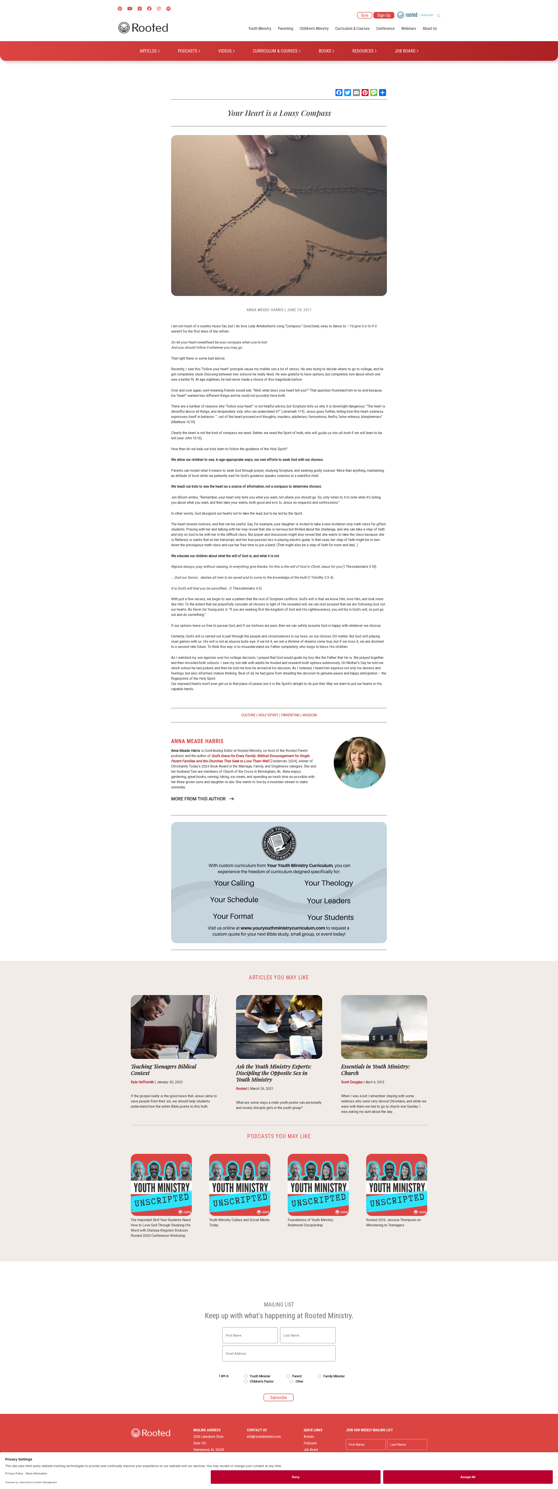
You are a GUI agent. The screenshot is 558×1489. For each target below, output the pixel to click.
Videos (225, 51)
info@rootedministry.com (264, 1437)
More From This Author (198, 798)
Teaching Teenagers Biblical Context (163, 1069)
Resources (363, 51)
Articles (148, 51)
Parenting (285, 28)
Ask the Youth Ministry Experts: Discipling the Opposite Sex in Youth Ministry (273, 1073)
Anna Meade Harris (265, 310)
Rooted (241, 1089)
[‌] (140, 9)
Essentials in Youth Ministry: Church (375, 1069)
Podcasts (187, 51)
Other (299, 1381)
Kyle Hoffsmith (142, 1082)
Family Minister (334, 1376)
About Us (430, 28)
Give (364, 15)
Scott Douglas (352, 1082)
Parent (297, 1376)
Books (325, 51)
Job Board (405, 51)
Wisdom (310, 715)
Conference (385, 28)
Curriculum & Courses (275, 51)
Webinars (408, 28)
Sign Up (383, 15)
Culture (248, 715)
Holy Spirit (268, 715)
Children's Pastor (262, 1381)
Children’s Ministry (314, 28)
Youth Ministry (259, 28)
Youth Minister (260, 1376)
